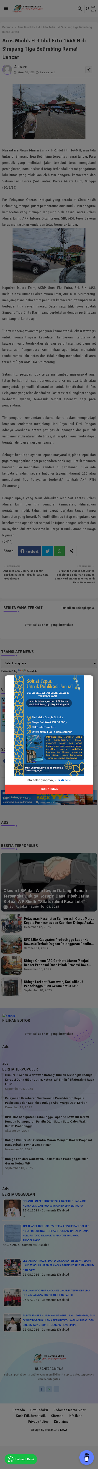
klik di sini (63, 780)
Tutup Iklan (49, 789)
